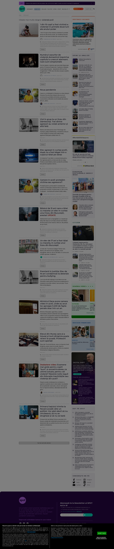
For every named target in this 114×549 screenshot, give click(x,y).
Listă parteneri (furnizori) (57, 537)
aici (25, 540)
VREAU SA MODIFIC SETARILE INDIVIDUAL (101, 538)
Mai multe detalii (31, 531)
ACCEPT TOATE (102, 533)
